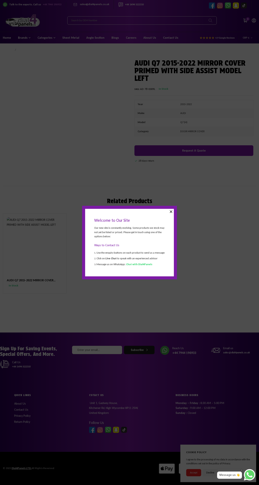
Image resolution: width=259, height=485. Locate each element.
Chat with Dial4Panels (139, 264)
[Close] (171, 211)
